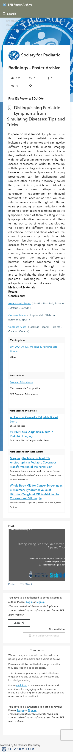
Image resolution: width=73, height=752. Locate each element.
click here (21, 685)
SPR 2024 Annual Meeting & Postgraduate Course (30, 21)
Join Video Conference (45, 636)
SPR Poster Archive (20, 5)
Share (18, 623)
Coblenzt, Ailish (17, 327)
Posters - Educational (21, 382)
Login (29, 602)
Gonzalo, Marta (17, 315)
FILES (11, 526)
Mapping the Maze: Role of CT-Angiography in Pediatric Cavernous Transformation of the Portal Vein (33, 462)
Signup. (40, 602)
